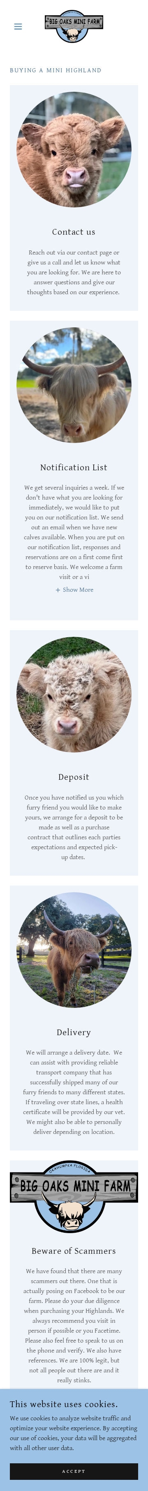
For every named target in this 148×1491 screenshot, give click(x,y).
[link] (74, 26)
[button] (19, 26)
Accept (74, 1471)
